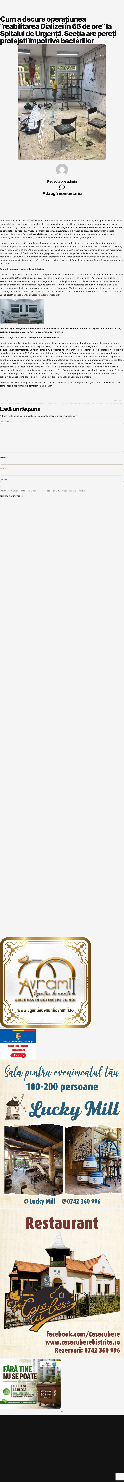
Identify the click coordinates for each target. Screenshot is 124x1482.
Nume (3, 457)
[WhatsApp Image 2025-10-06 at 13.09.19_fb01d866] (62, 1207)
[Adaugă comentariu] (62, 187)
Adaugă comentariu (62, 193)
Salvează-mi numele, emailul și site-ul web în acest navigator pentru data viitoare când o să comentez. (43, 491)
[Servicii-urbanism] (18, 1058)
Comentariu (5, 422)
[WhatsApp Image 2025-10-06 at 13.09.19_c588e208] (62, 1357)
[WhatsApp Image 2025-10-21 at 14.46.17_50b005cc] (45, 1027)
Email (3, 469)
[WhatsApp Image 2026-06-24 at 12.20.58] (30, 1408)
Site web (3, 480)
